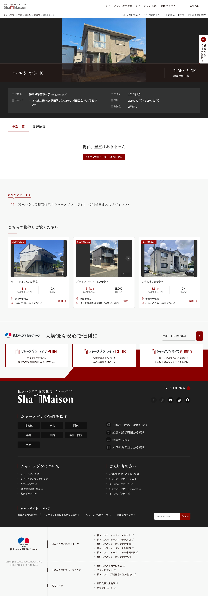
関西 (52, 435)
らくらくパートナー (119, 483)
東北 (52, 425)
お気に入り (154, 15)
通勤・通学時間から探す (128, 432)
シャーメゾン (9, 15)
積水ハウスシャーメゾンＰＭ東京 (114, 539)
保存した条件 (133, 15)
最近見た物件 (199, 15)
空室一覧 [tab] (18, 126)
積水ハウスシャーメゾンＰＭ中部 (114, 543)
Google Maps (58, 94)
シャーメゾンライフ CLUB (122, 478)
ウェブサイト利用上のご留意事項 (60, 515)
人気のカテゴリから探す (128, 447)
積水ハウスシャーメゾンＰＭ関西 (114, 548)
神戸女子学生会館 (106, 583)
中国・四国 (75, 435)
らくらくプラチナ (118, 493)
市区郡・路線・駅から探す (130, 425)
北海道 (29, 425)
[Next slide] (62, 258)
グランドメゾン (105, 570)
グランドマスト (105, 587)
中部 (20, 15)
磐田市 (37, 15)
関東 (75, 425)
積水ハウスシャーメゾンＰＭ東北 (114, 535)
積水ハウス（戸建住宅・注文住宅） (115, 574)
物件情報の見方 (125, 515)
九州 (28, 445)
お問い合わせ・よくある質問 (124, 473)
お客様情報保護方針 (28, 515)
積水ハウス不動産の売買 (109, 565)
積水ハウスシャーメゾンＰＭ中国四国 (116, 552)
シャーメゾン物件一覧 (97, 515)
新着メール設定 (176, 15)
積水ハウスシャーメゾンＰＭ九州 (114, 556)
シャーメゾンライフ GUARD (123, 488)
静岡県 (28, 15)
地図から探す (121, 440)
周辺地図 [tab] (39, 126)
